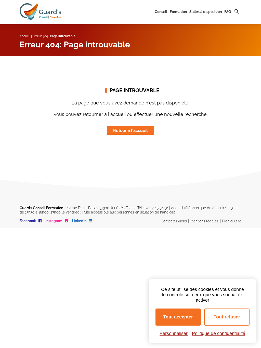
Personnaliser (174, 333)
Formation (178, 12)
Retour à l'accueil (130, 130)
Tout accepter (178, 316)
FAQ (227, 12)
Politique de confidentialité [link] (218, 333)
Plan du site (231, 221)
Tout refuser (227, 316)
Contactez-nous (174, 221)
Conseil (161, 12)
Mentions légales (204, 221)
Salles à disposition (205, 12)
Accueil (25, 36)
